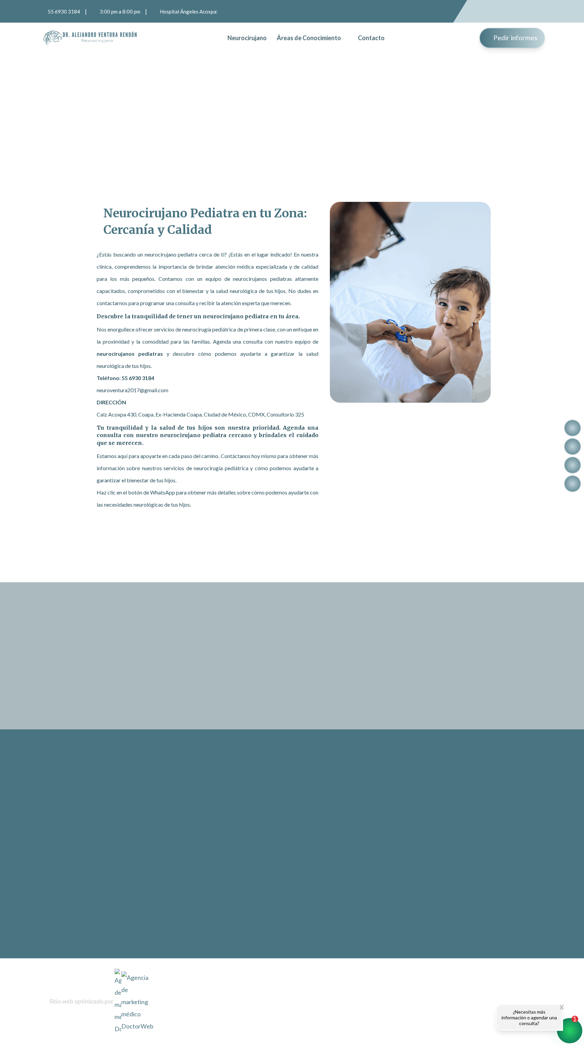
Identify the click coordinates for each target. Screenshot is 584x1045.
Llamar (403, 694)
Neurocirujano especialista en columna (414, 960)
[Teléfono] (572, 465)
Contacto (371, 38)
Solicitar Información (430, 659)
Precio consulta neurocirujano (404, 884)
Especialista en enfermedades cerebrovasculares (426, 865)
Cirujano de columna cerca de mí (407, 941)
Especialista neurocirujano (400, 846)
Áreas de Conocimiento (309, 38)
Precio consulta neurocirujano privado (414, 922)
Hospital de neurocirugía (399, 809)
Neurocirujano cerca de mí (400, 828)
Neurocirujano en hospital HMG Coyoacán (419, 903)
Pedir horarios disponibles (207, 571)
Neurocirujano (247, 38)
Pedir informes (514, 37)
